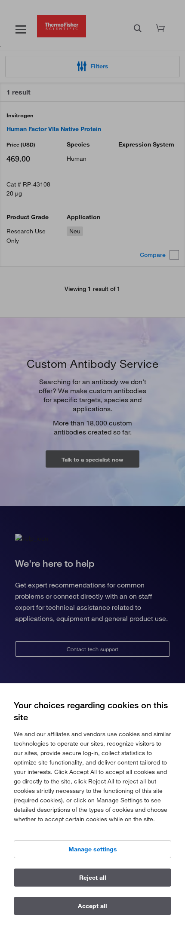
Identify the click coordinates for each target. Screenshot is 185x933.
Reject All (92, 877)
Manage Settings (92, 849)
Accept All (92, 906)
